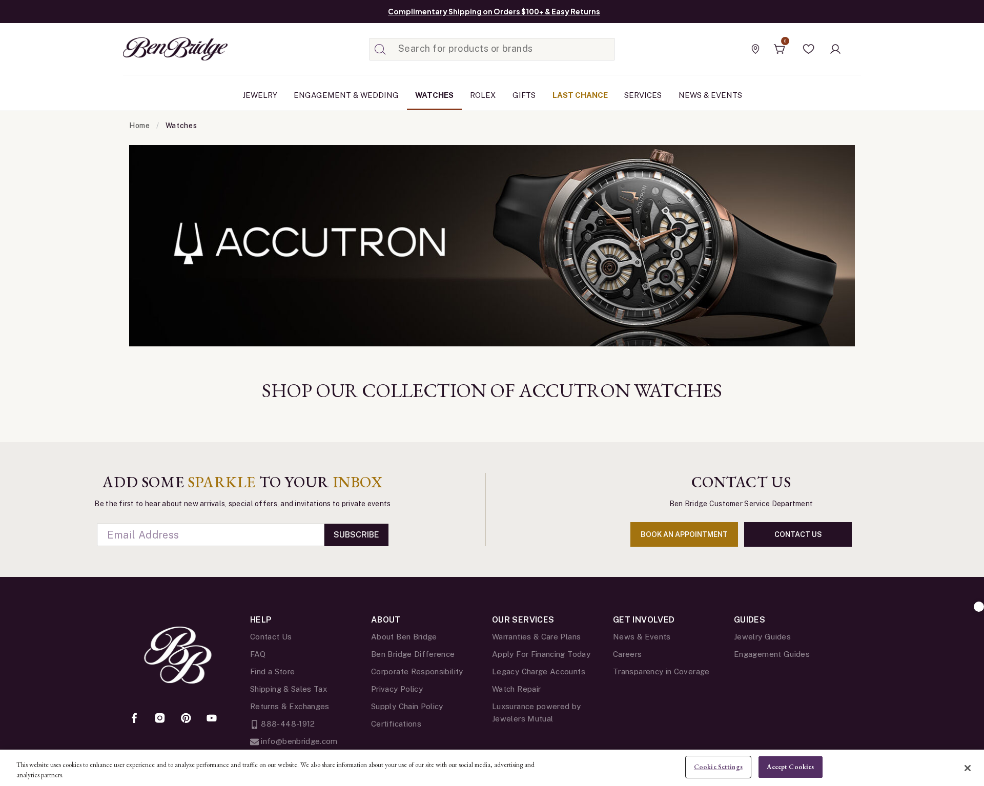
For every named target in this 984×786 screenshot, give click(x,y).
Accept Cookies (790, 766)
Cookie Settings (718, 766)
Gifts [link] (524, 95)
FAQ (257, 654)
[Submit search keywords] (380, 49)
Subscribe (356, 535)
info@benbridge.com (298, 741)
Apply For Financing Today (541, 654)
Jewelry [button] (259, 95)
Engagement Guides (772, 654)
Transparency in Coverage (661, 671)
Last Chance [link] (580, 95)
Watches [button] (434, 95)
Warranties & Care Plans (536, 636)
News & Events (642, 636)
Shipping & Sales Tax (288, 689)
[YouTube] (212, 719)
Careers (627, 654)
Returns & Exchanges (290, 706)
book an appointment (684, 534)
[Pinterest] (186, 719)
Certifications (396, 723)
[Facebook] (134, 719)
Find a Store (272, 671)
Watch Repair (516, 689)
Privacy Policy (397, 689)
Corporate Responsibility (417, 671)
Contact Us (271, 636)
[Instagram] (160, 719)
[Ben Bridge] (156, 49)
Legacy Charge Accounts (538, 671)
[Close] (967, 768)
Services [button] (643, 95)
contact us (798, 534)
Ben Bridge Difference (413, 654)
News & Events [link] (710, 95)
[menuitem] (259, 95)
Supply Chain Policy (407, 706)
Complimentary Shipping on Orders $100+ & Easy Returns (494, 11)
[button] (808, 49)
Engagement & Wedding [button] (346, 95)
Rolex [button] (483, 95)
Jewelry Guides (762, 636)
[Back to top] (979, 607)
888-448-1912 (287, 723)
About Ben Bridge (404, 636)
